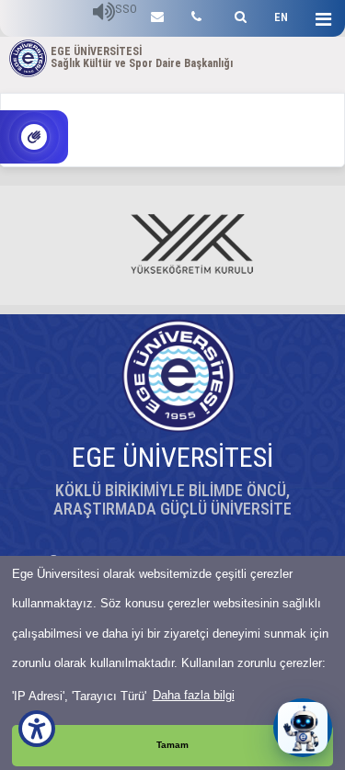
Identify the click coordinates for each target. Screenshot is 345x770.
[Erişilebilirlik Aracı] (36, 728)
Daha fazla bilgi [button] (194, 695)
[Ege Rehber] (196, 14)
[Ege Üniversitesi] (237, 14)
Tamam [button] (172, 745)
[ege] (157, 14)
